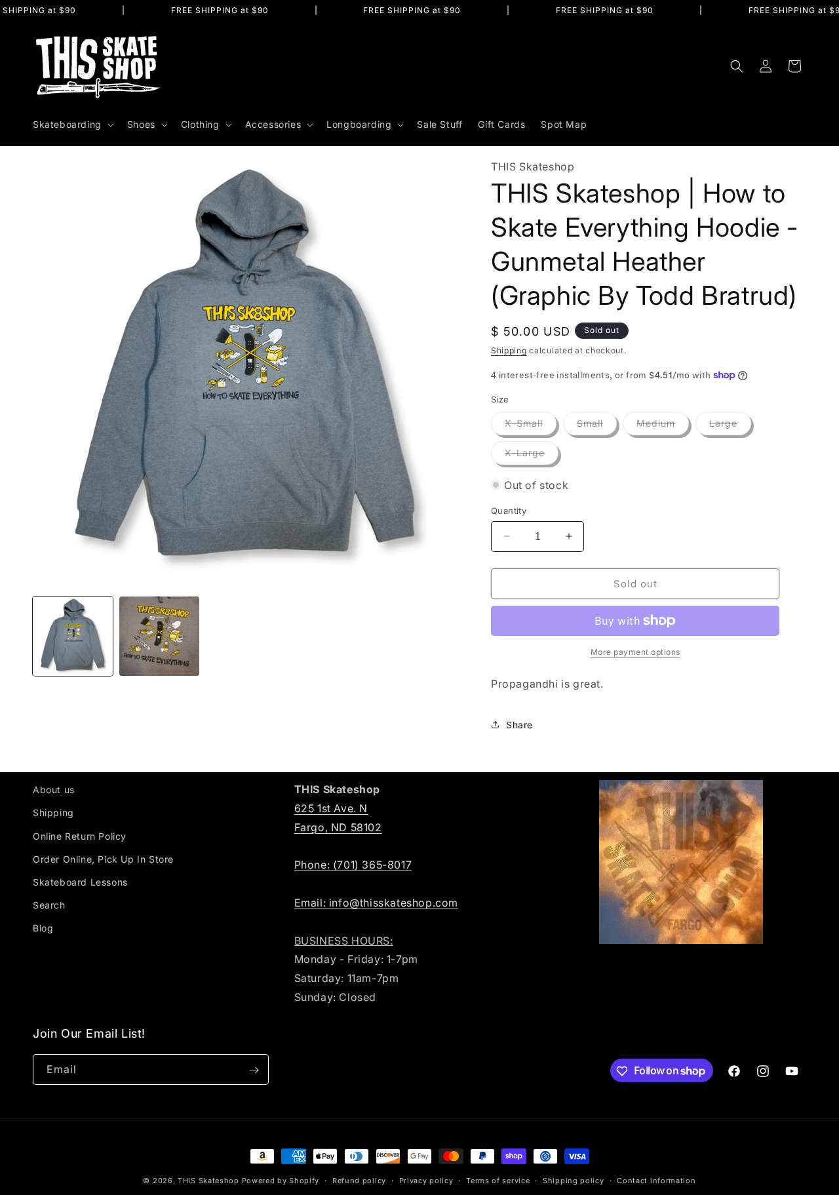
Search (49, 905)
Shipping (509, 350)
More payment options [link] (635, 652)
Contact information (656, 1180)
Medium (662, 426)
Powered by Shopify (281, 1180)
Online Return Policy (80, 835)
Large (730, 426)
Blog (43, 927)
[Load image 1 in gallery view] (73, 636)
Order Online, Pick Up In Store (103, 858)
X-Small (530, 426)
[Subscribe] (253, 1070)
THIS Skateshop (208, 1180)
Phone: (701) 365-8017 (353, 864)
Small (597, 426)
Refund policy (359, 1180)
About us (54, 789)
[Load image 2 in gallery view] (159, 636)
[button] (72, 124)
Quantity (508, 510)
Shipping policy (573, 1180)
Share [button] (519, 724)
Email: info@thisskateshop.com (376, 902)
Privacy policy (426, 1180)
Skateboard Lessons (80, 881)
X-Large (531, 455)
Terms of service (498, 1180)
